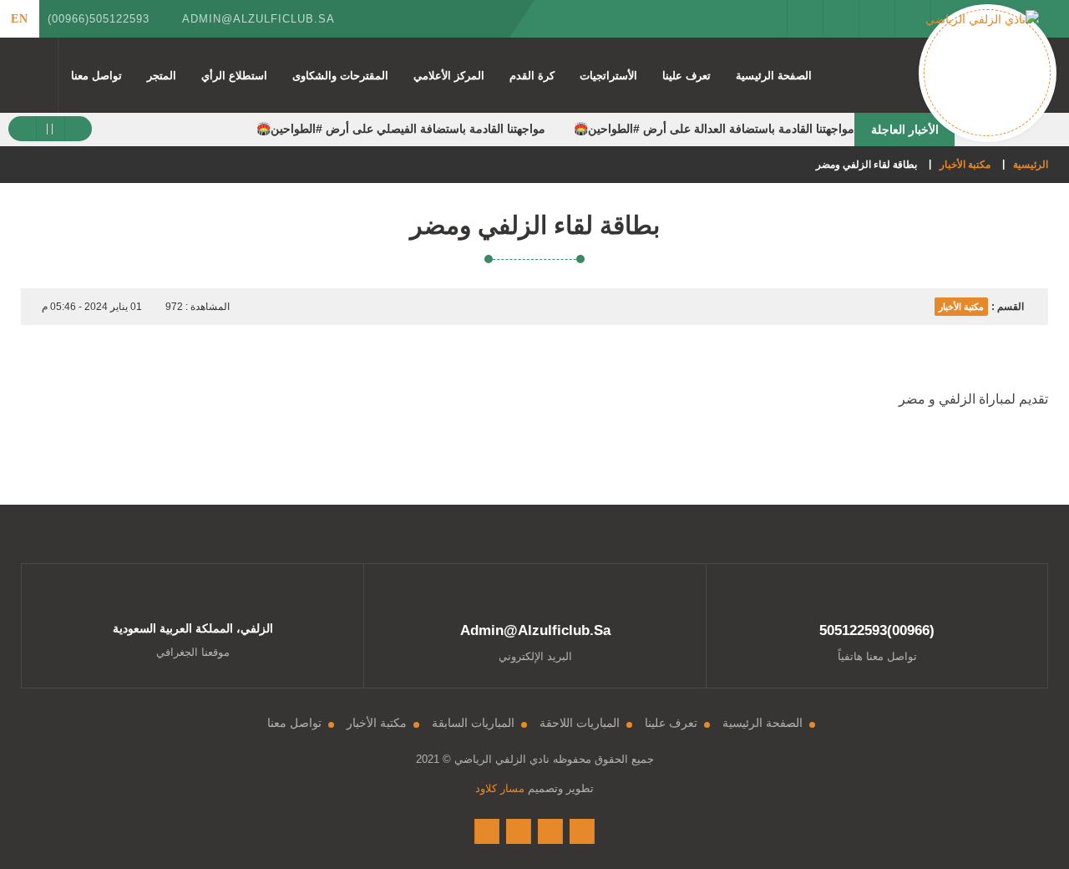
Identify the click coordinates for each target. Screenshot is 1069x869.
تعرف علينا (686, 75)
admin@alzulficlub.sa (258, 19)
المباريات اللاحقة (580, 722)
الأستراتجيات (608, 75)
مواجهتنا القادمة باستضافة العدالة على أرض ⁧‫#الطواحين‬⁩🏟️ (714, 128)
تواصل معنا (96, 75)
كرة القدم (532, 75)
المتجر (161, 75)
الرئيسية (1030, 164)
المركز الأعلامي (448, 75)
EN (19, 19)
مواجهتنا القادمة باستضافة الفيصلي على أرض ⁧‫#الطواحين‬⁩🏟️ (400, 128)
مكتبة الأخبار (965, 164)
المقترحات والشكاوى (340, 75)
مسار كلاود (499, 788)
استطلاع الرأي (234, 75)
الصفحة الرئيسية (774, 75)
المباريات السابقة (473, 722)
